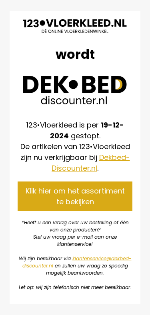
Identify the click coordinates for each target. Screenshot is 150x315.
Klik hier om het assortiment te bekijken (75, 196)
